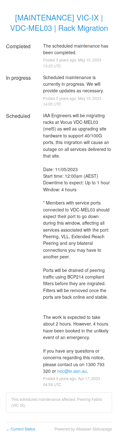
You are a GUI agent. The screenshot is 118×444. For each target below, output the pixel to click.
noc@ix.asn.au (72, 371)
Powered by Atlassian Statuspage (83, 428)
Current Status (20, 428)
